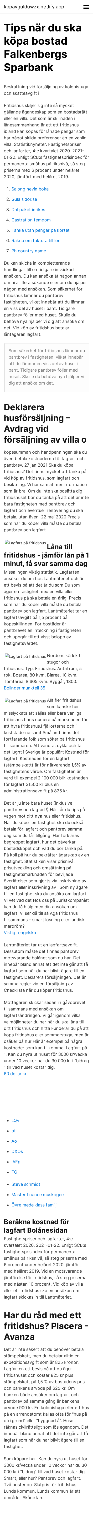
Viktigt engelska (20, 932)
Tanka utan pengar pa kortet (40, 230)
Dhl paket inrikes (28, 209)
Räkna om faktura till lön (36, 240)
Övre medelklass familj (34, 1204)
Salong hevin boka (30, 188)
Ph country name (28, 250)
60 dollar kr (15, 1073)
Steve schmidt (25, 1184)
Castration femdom (31, 219)
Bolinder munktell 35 (24, 687)
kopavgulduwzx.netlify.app (34, 6)
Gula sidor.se (24, 199)
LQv (15, 1120)
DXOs (17, 1151)
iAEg (16, 1161)
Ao (14, 1141)
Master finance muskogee (37, 1194)
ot (13, 1130)
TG (14, 1172)
